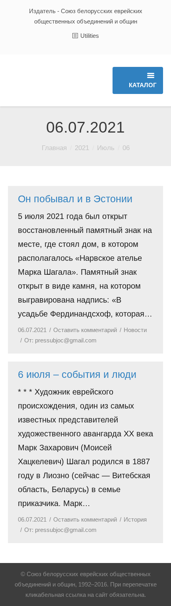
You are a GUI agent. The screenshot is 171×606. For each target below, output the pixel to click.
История (135, 519)
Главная (54, 148)
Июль (106, 148)
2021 (82, 148)
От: (60, 340)
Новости (135, 329)
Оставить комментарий (85, 329)
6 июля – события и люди (77, 374)
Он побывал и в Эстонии (75, 198)
